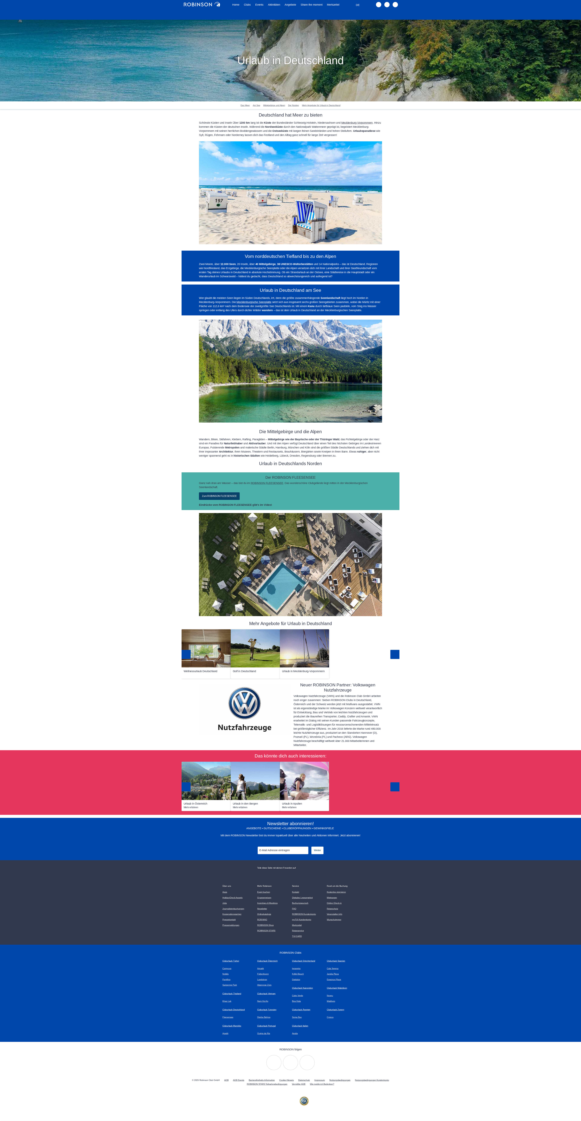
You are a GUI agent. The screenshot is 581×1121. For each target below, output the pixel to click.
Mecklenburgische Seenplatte (253, 302)
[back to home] (202, 5)
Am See (256, 105)
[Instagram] (273, 1062)
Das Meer (245, 105)
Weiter (317, 850)
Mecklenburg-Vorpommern (357, 122)
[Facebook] (307, 1062)
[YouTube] (290, 1062)
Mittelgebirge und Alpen (274, 105)
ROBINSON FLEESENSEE (267, 483)
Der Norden (293, 105)
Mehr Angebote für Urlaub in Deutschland (321, 105)
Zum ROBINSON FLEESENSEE (219, 496)
